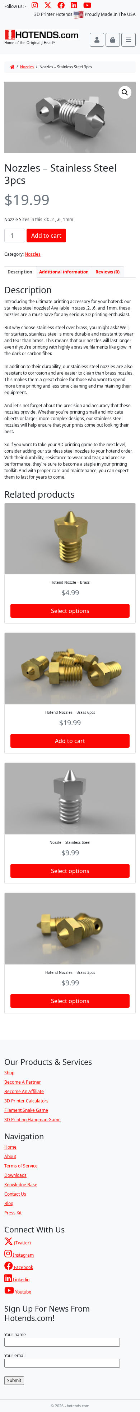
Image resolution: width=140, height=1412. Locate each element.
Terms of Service (21, 1166)
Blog (8, 1203)
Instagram (23, 1255)
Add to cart (46, 235)
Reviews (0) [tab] (107, 272)
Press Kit (13, 1213)
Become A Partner (22, 1082)
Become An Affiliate (24, 1091)
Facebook (23, 1267)
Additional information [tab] (64, 272)
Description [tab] (20, 272)
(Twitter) (22, 1243)
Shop (9, 1073)
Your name (15, 1334)
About (10, 1156)
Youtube (22, 1292)
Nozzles (27, 66)
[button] (124, 92)
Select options (70, 611)
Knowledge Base (20, 1185)
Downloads (15, 1175)
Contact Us (15, 1194)
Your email (14, 1355)
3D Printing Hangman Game (32, 1120)
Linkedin (20, 1280)
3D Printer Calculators (26, 1101)
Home (10, 1147)
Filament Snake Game (26, 1110)
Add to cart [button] (70, 741)
